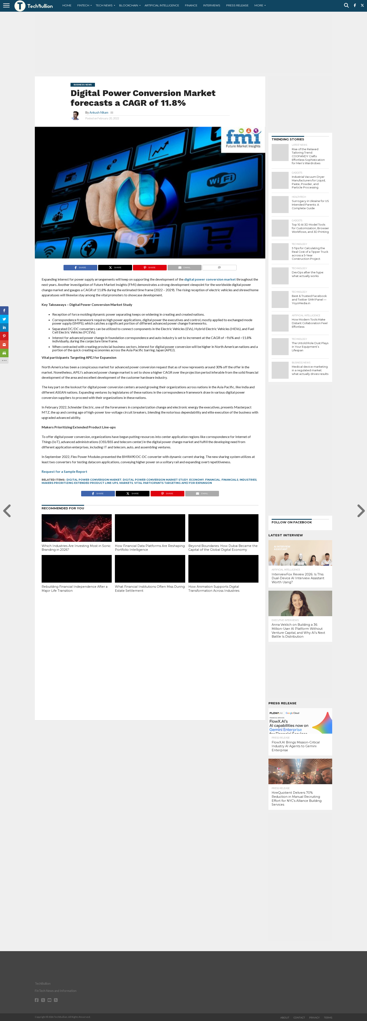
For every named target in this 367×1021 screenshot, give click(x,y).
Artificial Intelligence (162, 5)
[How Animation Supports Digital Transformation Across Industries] (223, 576)
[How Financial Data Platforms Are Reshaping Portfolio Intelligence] (150, 535)
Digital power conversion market (93, 479)
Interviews (211, 5)
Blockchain (128, 5)
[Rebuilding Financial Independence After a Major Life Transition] (77, 576)
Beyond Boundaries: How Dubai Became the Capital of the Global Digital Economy (223, 548)
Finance (191, 5)
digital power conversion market (210, 279)
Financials (230, 479)
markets (126, 482)
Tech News (104, 5)
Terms (328, 1017)
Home (66, 5)
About (284, 1017)
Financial (212, 479)
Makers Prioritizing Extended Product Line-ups (80, 482)
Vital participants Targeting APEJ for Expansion (173, 482)
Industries (248, 479)
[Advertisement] (183, 43)
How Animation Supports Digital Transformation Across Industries (213, 589)
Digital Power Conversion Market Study (155, 479)
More (258, 5)
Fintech (83, 5)
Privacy (314, 1017)
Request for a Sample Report (64, 471)
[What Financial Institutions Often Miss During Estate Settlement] (150, 576)
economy (196, 479)
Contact (299, 1017)
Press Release (237, 5)
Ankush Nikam (98, 112)
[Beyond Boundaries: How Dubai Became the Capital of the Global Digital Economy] (223, 535)
